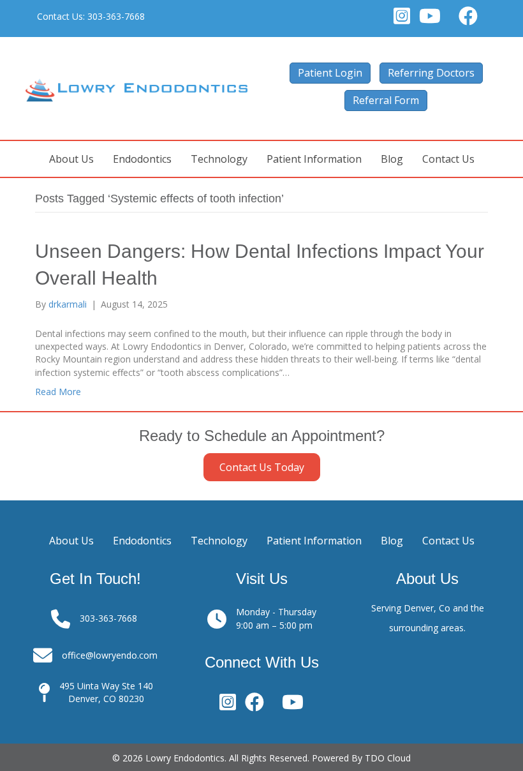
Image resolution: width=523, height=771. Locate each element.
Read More (58, 392)
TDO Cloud (388, 758)
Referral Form (386, 100)
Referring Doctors (431, 73)
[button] (261, 467)
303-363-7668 (117, 16)
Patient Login (330, 73)
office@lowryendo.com (110, 655)
